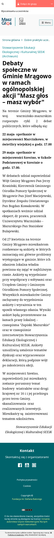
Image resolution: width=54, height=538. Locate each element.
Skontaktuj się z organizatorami (27, 457)
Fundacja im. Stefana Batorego (27, 499)
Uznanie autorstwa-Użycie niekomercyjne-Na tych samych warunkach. (28, 521)
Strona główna (11, 40)
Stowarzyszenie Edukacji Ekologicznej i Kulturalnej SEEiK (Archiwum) (23, 52)
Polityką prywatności (16, 535)
